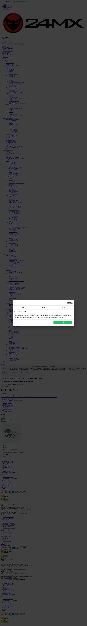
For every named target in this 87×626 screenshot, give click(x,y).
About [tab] (63, 307)
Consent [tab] (23, 307)
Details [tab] (43, 307)
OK (63, 322)
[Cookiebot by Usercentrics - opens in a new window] (67, 303)
